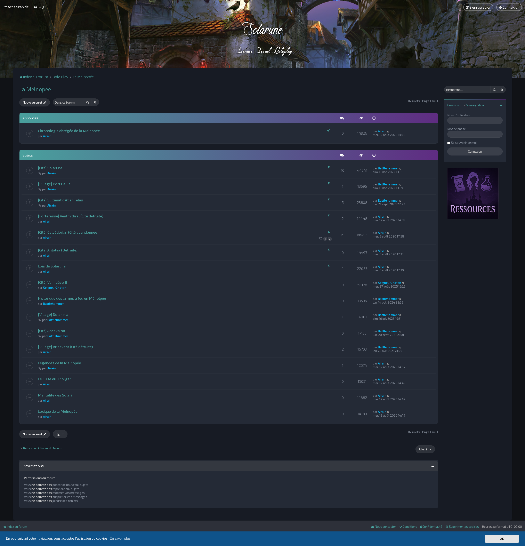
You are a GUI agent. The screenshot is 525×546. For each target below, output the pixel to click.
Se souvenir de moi (464, 142)
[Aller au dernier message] (388, 131)
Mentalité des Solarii (55, 395)
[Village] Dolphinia (53, 314)
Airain (47, 136)
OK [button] (502, 538)
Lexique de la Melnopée (58, 411)
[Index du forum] (263, 39)
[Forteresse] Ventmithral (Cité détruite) (70, 216)
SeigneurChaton (54, 287)
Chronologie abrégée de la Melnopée (69, 130)
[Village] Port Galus (54, 184)
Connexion (454, 105)
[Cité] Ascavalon (51, 330)
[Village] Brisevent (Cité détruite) (65, 346)
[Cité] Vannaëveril (52, 282)
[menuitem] (39, 6)
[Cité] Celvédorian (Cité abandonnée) (68, 232)
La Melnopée (35, 89)
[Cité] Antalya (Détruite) (58, 250)
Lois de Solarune (52, 266)
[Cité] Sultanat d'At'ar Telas (60, 200)
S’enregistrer (475, 105)
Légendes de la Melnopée (59, 363)
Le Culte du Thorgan (55, 379)
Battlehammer (388, 168)
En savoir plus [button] (120, 538)
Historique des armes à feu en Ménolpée (72, 298)
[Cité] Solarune (50, 168)
